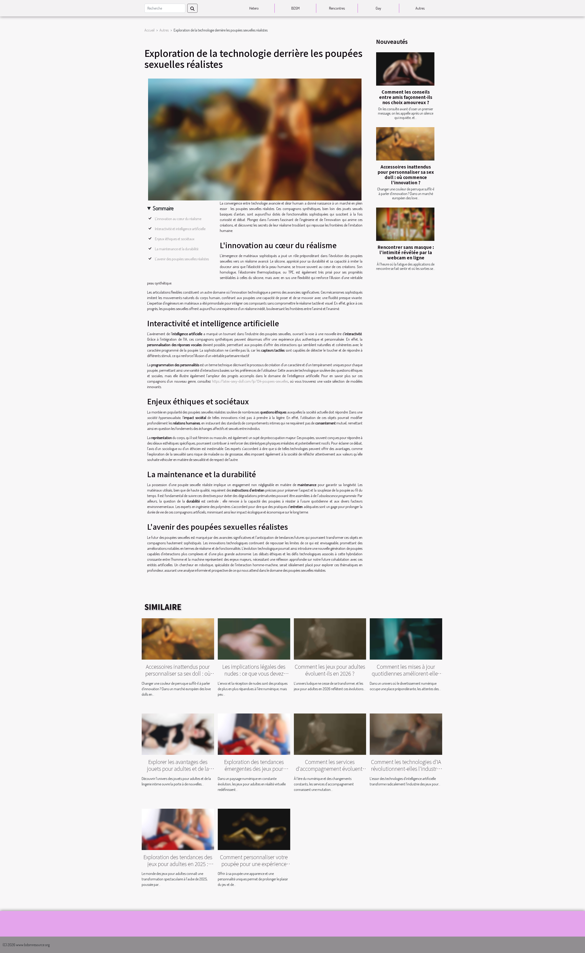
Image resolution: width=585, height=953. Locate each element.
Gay (378, 8)
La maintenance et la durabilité (176, 249)
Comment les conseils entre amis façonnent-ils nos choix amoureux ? (405, 97)
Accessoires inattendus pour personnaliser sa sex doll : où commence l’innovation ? (406, 174)
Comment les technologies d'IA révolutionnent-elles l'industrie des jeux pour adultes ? (406, 768)
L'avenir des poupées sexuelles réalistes (182, 259)
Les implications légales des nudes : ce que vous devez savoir (253, 673)
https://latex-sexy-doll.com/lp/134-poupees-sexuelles (250, 381)
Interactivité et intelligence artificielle (180, 228)
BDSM (295, 8)
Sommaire (163, 208)
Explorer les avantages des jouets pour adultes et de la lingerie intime (178, 768)
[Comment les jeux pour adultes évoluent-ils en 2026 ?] (330, 638)
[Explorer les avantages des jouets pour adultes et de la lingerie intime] (178, 733)
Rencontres (337, 8)
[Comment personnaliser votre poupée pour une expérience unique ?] (254, 829)
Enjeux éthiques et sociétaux (174, 239)
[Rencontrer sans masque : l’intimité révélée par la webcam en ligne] (405, 224)
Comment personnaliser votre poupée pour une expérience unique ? (254, 863)
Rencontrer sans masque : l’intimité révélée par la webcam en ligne (406, 252)
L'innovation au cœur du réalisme (178, 218)
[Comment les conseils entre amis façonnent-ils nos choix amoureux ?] (405, 69)
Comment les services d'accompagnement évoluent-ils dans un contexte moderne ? (330, 768)
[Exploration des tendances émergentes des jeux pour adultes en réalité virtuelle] (254, 733)
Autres (420, 8)
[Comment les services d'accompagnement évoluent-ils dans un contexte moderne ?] (330, 733)
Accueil (149, 30)
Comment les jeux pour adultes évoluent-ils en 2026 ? (330, 670)
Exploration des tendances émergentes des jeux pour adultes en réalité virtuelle (254, 768)
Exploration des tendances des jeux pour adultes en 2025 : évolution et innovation (178, 863)
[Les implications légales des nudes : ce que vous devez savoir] (254, 638)
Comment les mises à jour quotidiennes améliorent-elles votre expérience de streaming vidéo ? (406, 677)
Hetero (254, 8)
